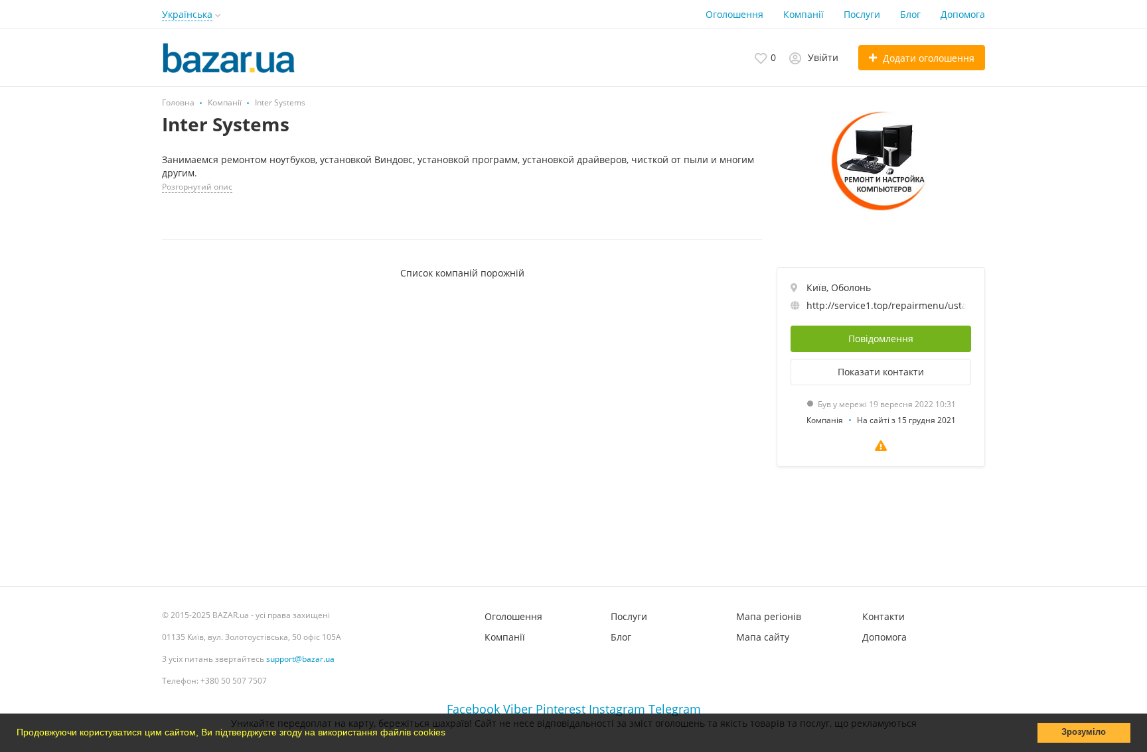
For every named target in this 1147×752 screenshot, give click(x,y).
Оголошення (734, 14)
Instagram (617, 709)
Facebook (473, 709)
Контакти (883, 616)
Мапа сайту (762, 637)
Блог (910, 14)
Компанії (803, 14)
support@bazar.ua (300, 658)
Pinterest (560, 709)
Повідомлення (880, 338)
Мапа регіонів (768, 616)
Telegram (675, 709)
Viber (517, 709)
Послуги (862, 14)
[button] (450, 734)
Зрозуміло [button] (1083, 732)
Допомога (963, 14)
